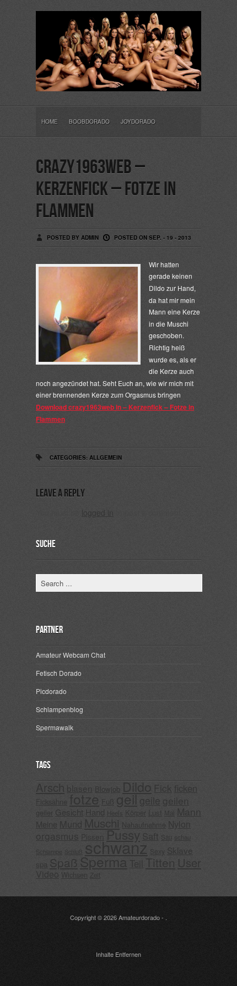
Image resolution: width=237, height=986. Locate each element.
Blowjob (107, 789)
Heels (115, 812)
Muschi (102, 822)
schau (182, 837)
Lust (155, 812)
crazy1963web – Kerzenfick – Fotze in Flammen (106, 189)
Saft (150, 835)
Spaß (64, 862)
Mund (71, 823)
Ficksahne (51, 801)
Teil (136, 863)
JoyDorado (138, 121)
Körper (135, 812)
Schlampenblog (59, 709)
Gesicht (69, 812)
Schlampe (49, 851)
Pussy (123, 834)
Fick (163, 788)
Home (49, 121)
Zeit (95, 875)
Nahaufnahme (144, 824)
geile (149, 800)
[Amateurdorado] (118, 82)
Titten (160, 862)
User (189, 863)
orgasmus (57, 835)
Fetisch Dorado (59, 672)
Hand (95, 812)
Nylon (179, 824)
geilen (176, 800)
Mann (189, 811)
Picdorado (51, 691)
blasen (80, 788)
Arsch (50, 787)
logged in (98, 512)
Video (47, 874)
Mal (169, 812)
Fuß (107, 801)
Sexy (157, 851)
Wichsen (74, 874)
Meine (46, 824)
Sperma (103, 861)
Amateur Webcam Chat (70, 654)
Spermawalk (54, 727)
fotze (84, 798)
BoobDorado (89, 121)
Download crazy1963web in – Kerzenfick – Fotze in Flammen (115, 413)
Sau (166, 837)
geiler (44, 812)
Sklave (180, 850)
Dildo (137, 786)
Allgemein (105, 457)
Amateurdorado (139, 917)
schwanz (116, 846)
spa (41, 864)
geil (126, 798)
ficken (185, 788)
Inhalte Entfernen (118, 954)
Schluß (73, 851)
